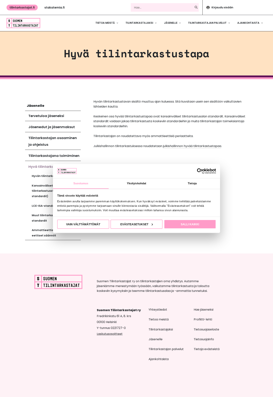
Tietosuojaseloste (206, 329)
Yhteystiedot (158, 309)
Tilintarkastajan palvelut (166, 349)
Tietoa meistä (159, 319)
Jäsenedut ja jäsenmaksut (51, 127)
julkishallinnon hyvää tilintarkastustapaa (192, 146)
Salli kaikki (190, 224)
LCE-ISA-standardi (45, 206)
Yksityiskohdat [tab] (136, 183)
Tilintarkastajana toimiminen (53, 155)
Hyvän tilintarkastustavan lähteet (56, 176)
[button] (22, 7)
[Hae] (196, 7)
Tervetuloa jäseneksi (46, 115)
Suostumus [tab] (80, 183)
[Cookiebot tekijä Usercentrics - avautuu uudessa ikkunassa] (199, 171)
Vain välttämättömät (83, 224)
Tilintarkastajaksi (161, 329)
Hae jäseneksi (203, 309)
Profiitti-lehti (203, 319)
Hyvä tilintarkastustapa (49, 166)
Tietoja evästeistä (207, 349)
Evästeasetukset (134, 224)
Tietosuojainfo (204, 339)
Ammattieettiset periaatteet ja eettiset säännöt (54, 232)
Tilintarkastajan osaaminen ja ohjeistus (52, 141)
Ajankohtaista (159, 359)
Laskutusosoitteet (110, 334)
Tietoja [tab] (192, 183)
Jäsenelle (35, 105)
